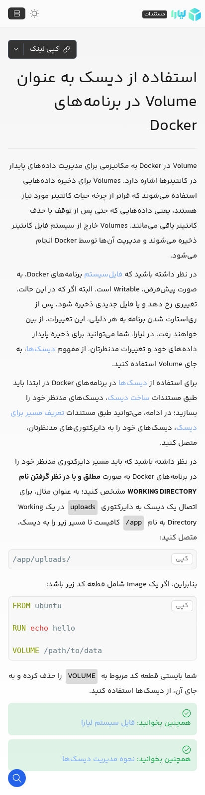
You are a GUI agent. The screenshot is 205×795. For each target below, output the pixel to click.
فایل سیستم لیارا (108, 723)
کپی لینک (44, 49)
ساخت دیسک (128, 398)
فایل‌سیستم (103, 274)
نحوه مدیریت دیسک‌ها (98, 759)
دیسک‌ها (40, 349)
